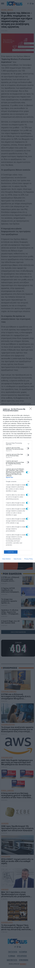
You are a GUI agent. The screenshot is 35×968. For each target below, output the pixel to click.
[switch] (27, 448)
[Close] (31, 409)
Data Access (17, 559)
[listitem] (17, 443)
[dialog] (17, 484)
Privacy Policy (28, 559)
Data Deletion (6, 559)
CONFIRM (11, 551)
